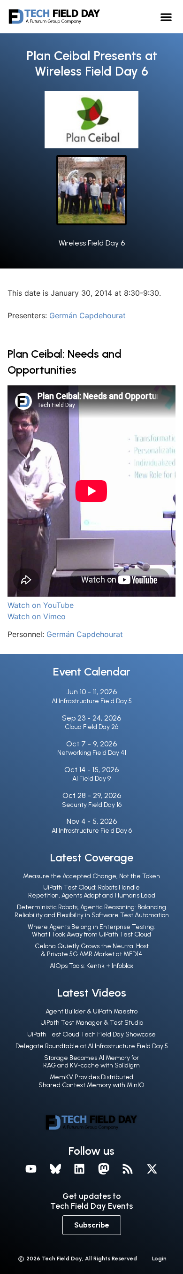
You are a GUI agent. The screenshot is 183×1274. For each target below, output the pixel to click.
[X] (152, 1169)
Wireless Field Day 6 (92, 242)
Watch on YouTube (41, 605)
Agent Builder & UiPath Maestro (91, 1011)
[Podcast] (128, 1169)
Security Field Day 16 (92, 805)
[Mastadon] (104, 1169)
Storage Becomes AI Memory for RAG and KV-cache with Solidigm (91, 1062)
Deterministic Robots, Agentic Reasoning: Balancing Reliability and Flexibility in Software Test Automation (92, 911)
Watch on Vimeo (37, 616)
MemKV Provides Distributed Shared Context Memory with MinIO (91, 1081)
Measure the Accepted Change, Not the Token (91, 876)
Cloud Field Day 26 (91, 727)
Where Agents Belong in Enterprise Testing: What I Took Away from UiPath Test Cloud (91, 931)
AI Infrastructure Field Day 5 (92, 701)
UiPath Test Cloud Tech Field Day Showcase (91, 1034)
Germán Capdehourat (87, 315)
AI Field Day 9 (91, 779)
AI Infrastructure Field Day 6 (92, 831)
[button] (166, 17)
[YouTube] (31, 1169)
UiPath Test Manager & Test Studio (91, 1023)
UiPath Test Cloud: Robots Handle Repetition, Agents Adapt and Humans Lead (91, 891)
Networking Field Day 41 (91, 753)
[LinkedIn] (79, 1169)
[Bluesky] (55, 1169)
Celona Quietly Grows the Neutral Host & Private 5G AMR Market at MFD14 (92, 950)
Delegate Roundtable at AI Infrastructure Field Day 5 (91, 1046)
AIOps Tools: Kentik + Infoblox (91, 966)
